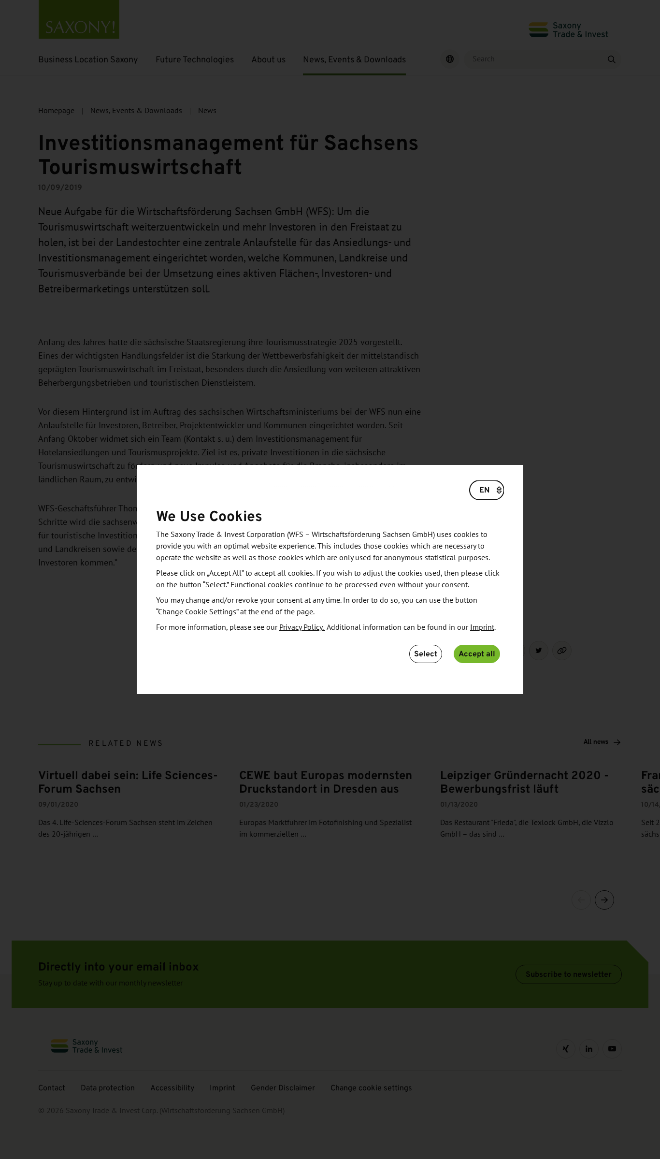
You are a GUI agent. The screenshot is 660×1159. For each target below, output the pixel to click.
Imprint (482, 627)
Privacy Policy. (302, 627)
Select (425, 653)
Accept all (477, 653)
